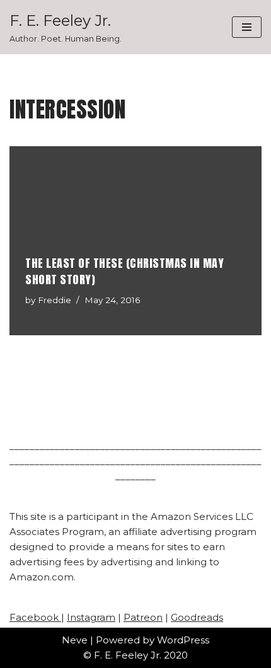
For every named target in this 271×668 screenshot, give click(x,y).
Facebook (35, 617)
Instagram (91, 617)
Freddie (54, 300)
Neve (75, 640)
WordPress (183, 640)
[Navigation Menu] (247, 27)
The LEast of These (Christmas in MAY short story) (124, 271)
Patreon (143, 617)
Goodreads (197, 617)
